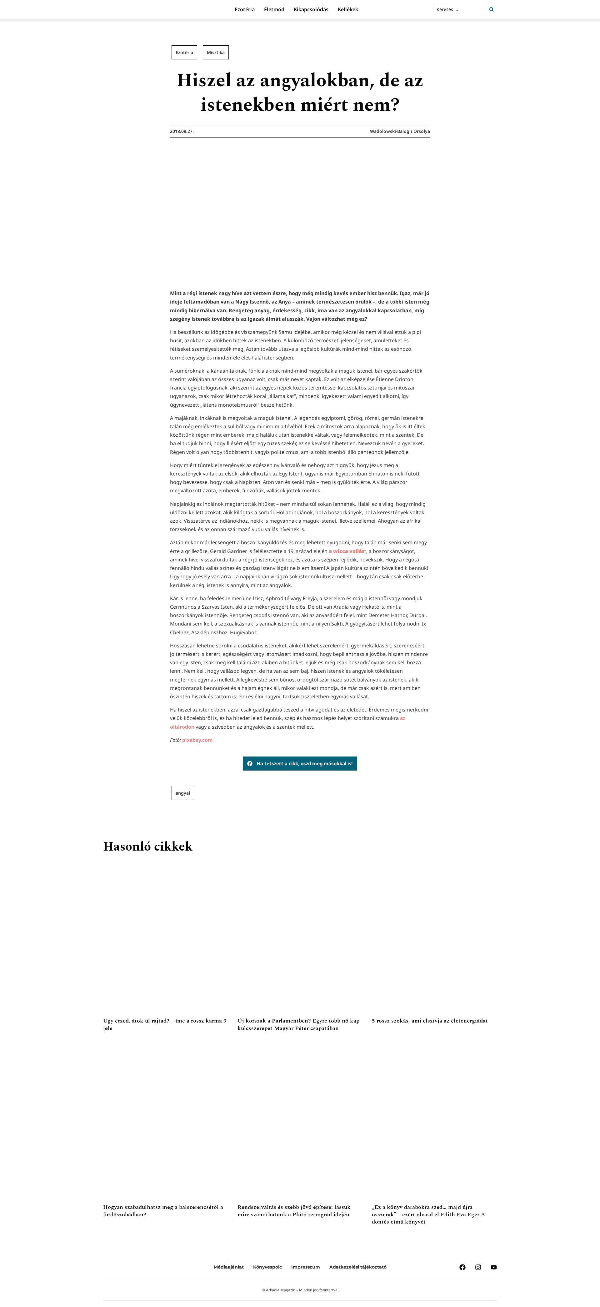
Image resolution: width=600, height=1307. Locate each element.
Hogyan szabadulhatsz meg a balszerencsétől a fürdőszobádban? (163, 1211)
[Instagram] (478, 1267)
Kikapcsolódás (311, 9)
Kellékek (348, 9)
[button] (300, 764)
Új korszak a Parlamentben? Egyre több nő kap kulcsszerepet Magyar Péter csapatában (298, 1024)
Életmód (274, 9)
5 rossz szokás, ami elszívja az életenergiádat (430, 1021)
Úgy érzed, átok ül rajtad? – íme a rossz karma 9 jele (165, 1024)
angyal (183, 793)
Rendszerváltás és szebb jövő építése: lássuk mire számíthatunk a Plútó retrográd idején (294, 1211)
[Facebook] (462, 1267)
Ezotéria (245, 9)
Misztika (216, 52)
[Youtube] (494, 1267)
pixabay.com (197, 739)
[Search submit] (493, 9)
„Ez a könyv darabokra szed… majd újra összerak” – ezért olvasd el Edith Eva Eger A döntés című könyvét (428, 1214)
